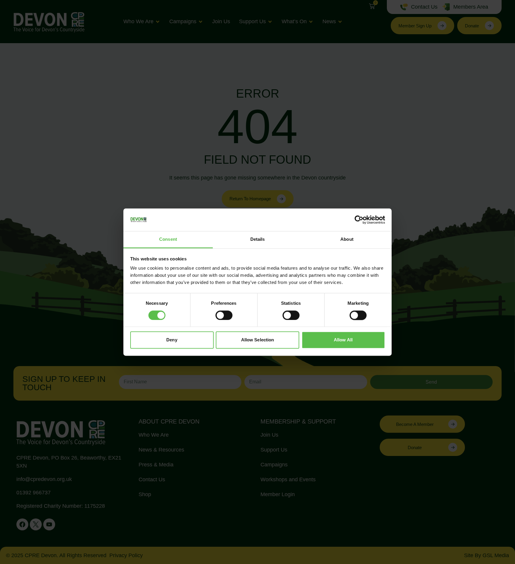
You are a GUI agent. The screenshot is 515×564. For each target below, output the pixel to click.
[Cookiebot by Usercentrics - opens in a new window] (359, 219)
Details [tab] (257, 239)
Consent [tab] (168, 239)
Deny (171, 340)
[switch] (223, 315)
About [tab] (346, 239)
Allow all (343, 340)
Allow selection (257, 340)
